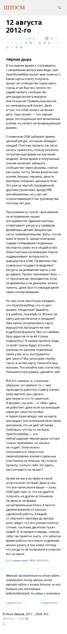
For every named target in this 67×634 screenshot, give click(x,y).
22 (40, 42)
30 (21, 47)
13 (51, 38)
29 (16, 47)
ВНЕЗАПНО (42, 560)
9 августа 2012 (14, 602)
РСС (46, 614)
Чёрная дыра (18, 59)
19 (26, 42)
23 (44, 42)
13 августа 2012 (49, 602)
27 (7, 47)
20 (30, 42)
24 (49, 42)
